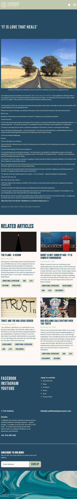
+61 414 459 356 (8, 435)
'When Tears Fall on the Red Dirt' (41, 95)
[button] (69, 5)
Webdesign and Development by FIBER (15, 495)
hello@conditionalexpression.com (56, 411)
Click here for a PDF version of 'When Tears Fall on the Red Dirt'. (21, 207)
